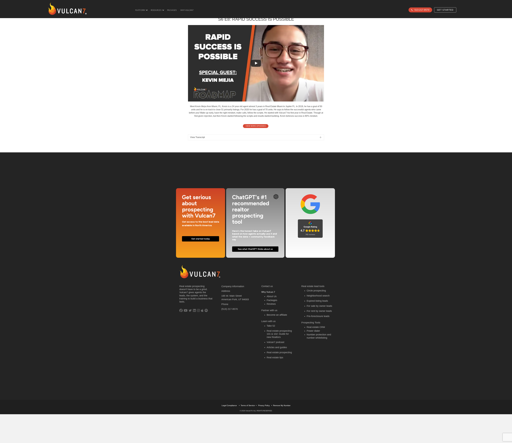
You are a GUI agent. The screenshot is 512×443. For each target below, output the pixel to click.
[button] (147, 10)
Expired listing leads (317, 301)
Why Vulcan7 (186, 10)
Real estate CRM (316, 327)
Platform (140, 10)
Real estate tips (275, 357)
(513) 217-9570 (229, 309)
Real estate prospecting (279, 352)
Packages (172, 10)
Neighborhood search (318, 295)
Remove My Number (282, 405)
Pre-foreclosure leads (318, 316)
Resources (156, 10)
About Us (272, 296)
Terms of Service (248, 405)
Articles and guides (277, 347)
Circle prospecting (316, 290)
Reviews (271, 304)
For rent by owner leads (319, 311)
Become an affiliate (277, 315)
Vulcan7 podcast (275, 342)
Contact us (267, 286)
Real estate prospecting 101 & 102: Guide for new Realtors (279, 334)
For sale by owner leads (319, 306)
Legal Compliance (229, 405)
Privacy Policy (264, 405)
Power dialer (313, 331)
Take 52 (271, 325)
